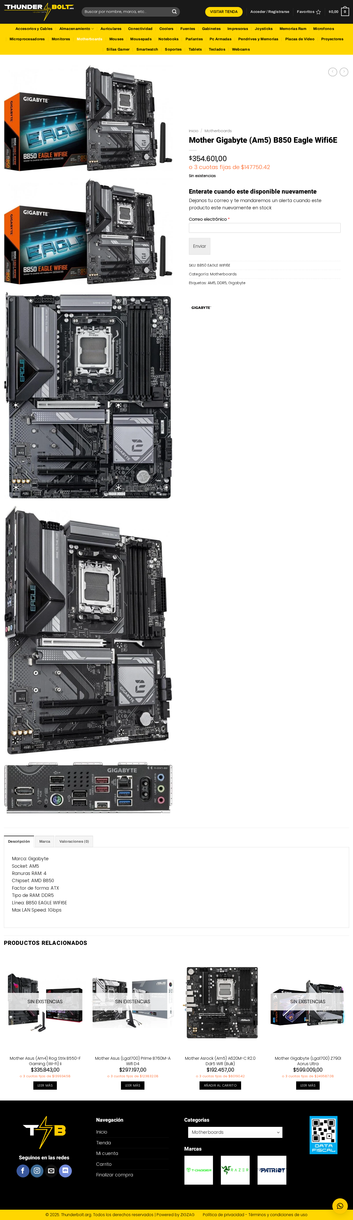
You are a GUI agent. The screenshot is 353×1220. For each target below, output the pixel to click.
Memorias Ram (293, 29)
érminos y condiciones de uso (279, 1214)
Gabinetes (211, 29)
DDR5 (222, 282)
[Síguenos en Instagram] (36, 1171)
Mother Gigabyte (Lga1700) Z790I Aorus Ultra (308, 1061)
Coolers (166, 29)
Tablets (195, 49)
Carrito (104, 1164)
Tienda (103, 1142)
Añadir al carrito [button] (220, 1085)
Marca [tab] (44, 841)
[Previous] (4, 1026)
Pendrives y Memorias (258, 39)
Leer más (45, 1085)
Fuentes (187, 29)
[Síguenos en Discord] (65, 1171)
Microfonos (323, 29)
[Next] (349, 1026)
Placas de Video (299, 39)
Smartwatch (147, 49)
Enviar (199, 246)
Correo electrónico (209, 219)
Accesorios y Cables (34, 29)
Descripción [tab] (19, 841)
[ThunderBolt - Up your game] (39, 12)
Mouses (116, 39)
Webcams (241, 49)
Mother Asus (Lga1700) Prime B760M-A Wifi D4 (133, 1061)
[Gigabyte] (201, 307)
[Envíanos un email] (51, 1171)
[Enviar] (175, 12)
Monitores (61, 39)
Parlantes (194, 39)
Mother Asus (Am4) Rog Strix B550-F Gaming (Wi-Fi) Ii (45, 1061)
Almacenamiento (74, 29)
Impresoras (237, 29)
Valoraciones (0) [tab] (74, 841)
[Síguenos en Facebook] (23, 1171)
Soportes (173, 49)
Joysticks (264, 29)
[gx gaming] (272, 1170)
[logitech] (198, 1170)
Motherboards (89, 39)
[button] (269, 12)
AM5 (212, 282)
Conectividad (140, 29)
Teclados (217, 49)
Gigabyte (236, 282)
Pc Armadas (221, 39)
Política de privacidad (224, 1214)
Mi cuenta (107, 1153)
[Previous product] (344, 72)
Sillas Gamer (117, 49)
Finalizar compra (114, 1174)
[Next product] (332, 72)
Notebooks (168, 39)
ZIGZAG (191, 1214)
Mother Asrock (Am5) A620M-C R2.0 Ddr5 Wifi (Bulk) (220, 1061)
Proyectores (332, 39)
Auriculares (111, 29)
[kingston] (235, 1170)
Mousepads (141, 39)
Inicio (193, 130)
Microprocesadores (27, 39)
